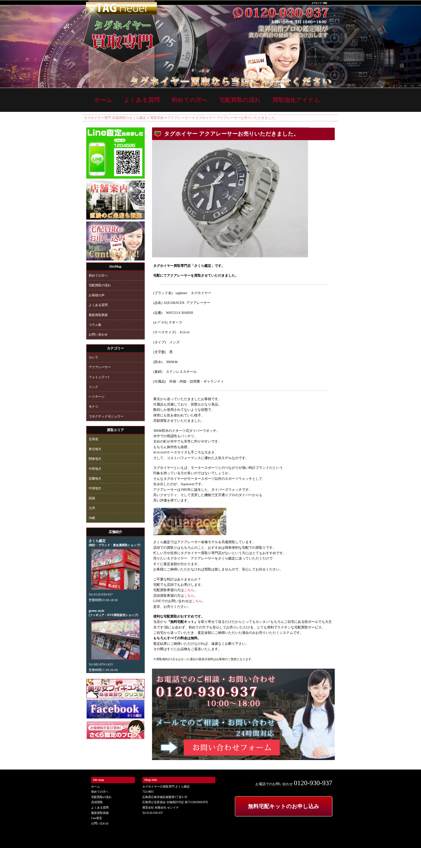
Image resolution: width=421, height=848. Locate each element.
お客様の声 (97, 295)
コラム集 (95, 325)
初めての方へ (190, 100)
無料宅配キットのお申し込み (283, 806)
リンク (93, 387)
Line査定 (96, 818)
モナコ (93, 406)
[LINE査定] (115, 177)
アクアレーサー (100, 367)
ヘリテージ (97, 396)
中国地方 (95, 488)
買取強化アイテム (296, 100)
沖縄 (92, 518)
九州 (92, 508)
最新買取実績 (98, 315)
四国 (92, 498)
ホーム (103, 100)
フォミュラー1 (99, 377)
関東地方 (95, 459)
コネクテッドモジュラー (106, 416)
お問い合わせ (98, 334)
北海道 (93, 439)
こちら (189, 590)
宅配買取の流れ (240, 100)
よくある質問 (142, 100)
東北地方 (95, 449)
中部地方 (95, 469)
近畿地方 (95, 478)
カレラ (93, 357)
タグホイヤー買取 (319, 3)
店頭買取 (97, 802)
